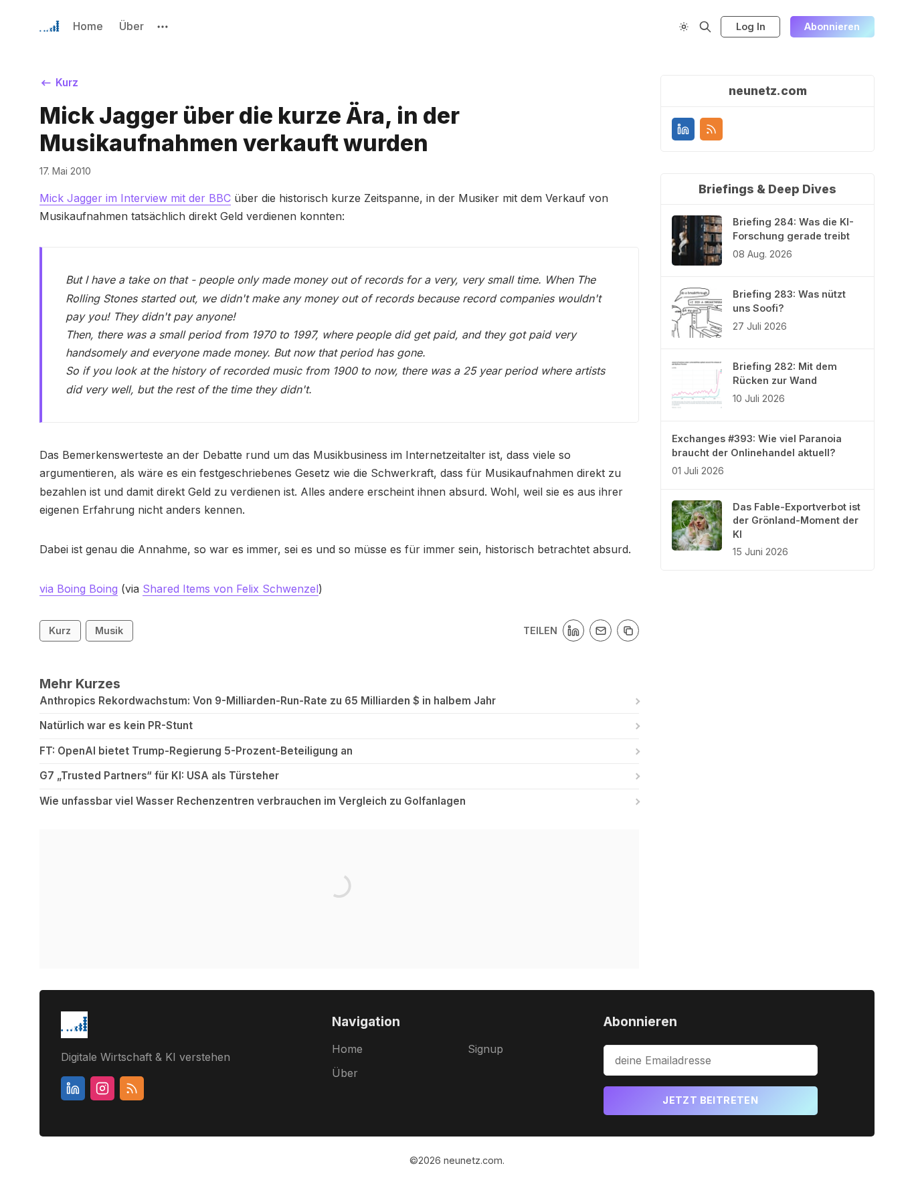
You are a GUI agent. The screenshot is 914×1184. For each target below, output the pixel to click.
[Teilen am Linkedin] (574, 630)
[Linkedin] (683, 129)
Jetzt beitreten (710, 1100)
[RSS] (711, 129)
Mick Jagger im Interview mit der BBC (135, 198)
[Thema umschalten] (684, 26)
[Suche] (705, 26)
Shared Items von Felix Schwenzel (230, 588)
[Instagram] (102, 1088)
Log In (750, 26)
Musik (109, 630)
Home (88, 26)
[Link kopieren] (628, 630)
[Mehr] (162, 26)
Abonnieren (832, 26)
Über (131, 26)
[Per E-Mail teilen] (600, 630)
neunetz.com (473, 1160)
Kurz (60, 630)
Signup (485, 1049)
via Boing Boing (78, 588)
